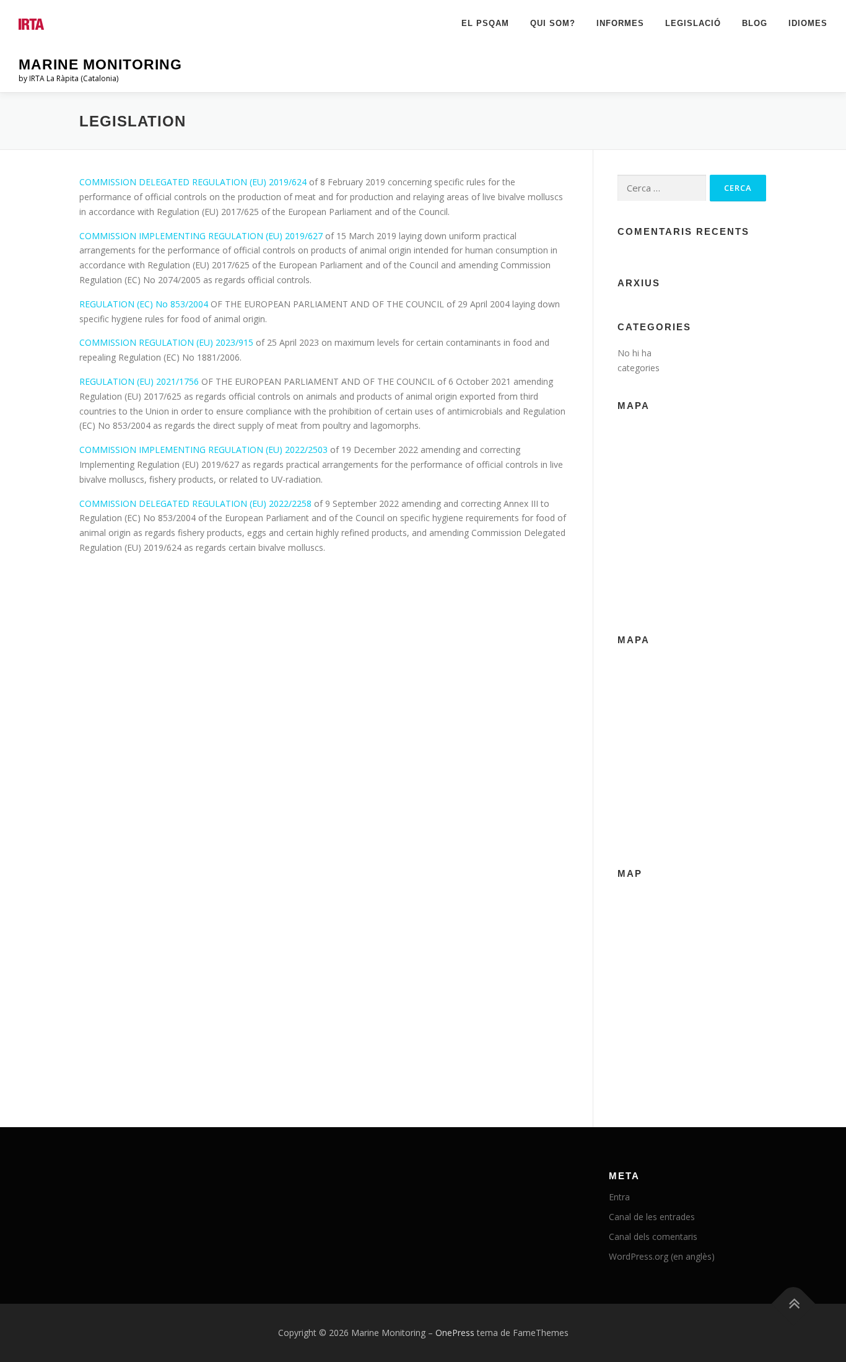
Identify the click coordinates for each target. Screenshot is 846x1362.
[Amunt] (794, 1304)
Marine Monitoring (100, 64)
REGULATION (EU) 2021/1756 (139, 381)
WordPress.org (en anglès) (662, 1256)
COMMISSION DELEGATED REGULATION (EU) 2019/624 (194, 182)
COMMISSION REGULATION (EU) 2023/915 (166, 342)
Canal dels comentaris (653, 1236)
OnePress (454, 1332)
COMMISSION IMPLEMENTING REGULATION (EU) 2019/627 (201, 236)
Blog (754, 23)
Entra (619, 1197)
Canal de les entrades (652, 1217)
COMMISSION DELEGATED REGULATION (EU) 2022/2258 (195, 503)
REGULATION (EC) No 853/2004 (145, 304)
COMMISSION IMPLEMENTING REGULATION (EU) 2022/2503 (204, 449)
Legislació (693, 23)
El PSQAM (485, 23)
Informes (620, 23)
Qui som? (552, 23)
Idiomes (807, 23)
